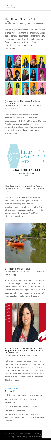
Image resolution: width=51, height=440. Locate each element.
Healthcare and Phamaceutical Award (23, 186)
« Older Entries (11, 388)
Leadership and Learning (17, 268)
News (13, 108)
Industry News (38, 188)
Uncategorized (39, 24)
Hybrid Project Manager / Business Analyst (22, 20)
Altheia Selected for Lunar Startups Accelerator (22, 101)
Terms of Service (34, 436)
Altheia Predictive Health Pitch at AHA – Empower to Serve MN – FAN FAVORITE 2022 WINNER (24, 350)
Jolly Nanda (13, 24)
